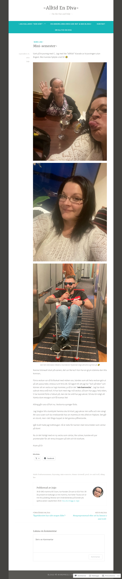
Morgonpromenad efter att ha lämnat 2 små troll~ (90, 515)
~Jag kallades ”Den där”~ (31, 24)
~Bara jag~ (38, 42)
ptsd (87, 474)
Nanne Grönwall (78, 474)
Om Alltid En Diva (63, 30)
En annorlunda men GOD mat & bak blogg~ (71, 24)
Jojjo (28, 61)
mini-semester (65, 474)
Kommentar (95, 557)
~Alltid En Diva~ (61, 8)
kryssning (55, 474)
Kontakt (101, 24)
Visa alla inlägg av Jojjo (70, 501)
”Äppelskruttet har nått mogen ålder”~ (49, 514)
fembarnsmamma (44, 474)
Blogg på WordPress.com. (61, 575)
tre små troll (94, 474)
